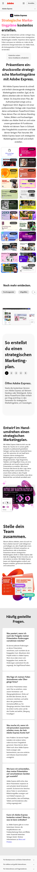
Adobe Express (7, 9)
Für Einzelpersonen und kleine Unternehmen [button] (17, 860)
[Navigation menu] (3, 3)
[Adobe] (10, 3)
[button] (23, 3)
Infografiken (23, 292)
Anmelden (31, 3)
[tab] (6, 373)
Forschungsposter (8, 292)
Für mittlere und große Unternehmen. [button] (14, 864)
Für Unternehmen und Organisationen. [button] (15, 869)
